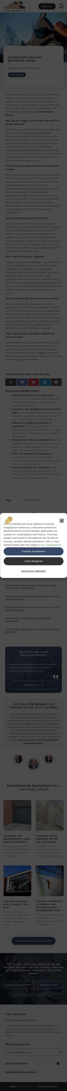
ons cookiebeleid (50, 545)
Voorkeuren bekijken (33, 571)
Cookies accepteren (33, 551)
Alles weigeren (33, 561)
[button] (61, 520)
